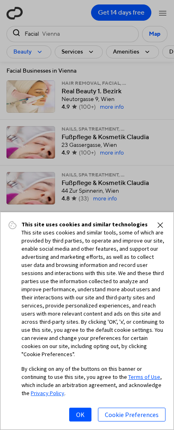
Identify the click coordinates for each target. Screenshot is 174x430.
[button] (160, 225)
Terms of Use (144, 377)
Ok (80, 415)
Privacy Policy (47, 393)
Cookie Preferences (132, 415)
